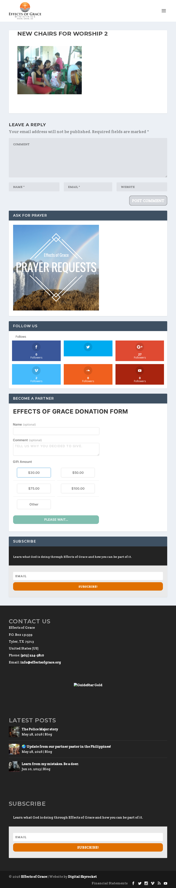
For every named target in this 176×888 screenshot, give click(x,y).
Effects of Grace (34, 876)
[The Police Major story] (14, 731)
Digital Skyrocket (82, 876)
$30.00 (34, 473)
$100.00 (78, 488)
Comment (27, 440)
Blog (48, 734)
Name (24, 424)
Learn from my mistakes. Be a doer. (50, 764)
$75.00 (33, 488)
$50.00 (78, 473)
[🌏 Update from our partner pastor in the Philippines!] (14, 749)
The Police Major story (40, 729)
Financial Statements (109, 883)
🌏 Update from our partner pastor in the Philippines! (66, 746)
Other (33, 504)
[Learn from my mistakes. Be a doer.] (14, 766)
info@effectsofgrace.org (40, 662)
